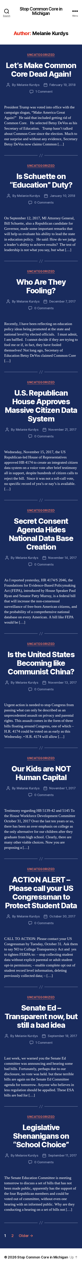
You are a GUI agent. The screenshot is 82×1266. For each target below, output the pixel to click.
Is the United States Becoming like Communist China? (41, 663)
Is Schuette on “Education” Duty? (41, 181)
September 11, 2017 (62, 1155)
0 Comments (43, 202)
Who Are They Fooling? (41, 286)
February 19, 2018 (62, 85)
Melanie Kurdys (28, 85)
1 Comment (44, 91)
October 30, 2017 (62, 916)
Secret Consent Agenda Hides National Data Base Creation (41, 533)
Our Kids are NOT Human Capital (41, 773)
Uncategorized (41, 55)
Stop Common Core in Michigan (41, 11)
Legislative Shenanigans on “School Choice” (41, 1136)
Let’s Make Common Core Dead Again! (41, 70)
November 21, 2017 (62, 430)
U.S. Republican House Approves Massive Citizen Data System (41, 405)
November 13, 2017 (62, 682)
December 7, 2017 (62, 301)
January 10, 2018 (62, 196)
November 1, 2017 (62, 788)
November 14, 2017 (62, 558)
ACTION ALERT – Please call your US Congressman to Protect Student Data (41, 892)
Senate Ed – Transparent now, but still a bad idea (41, 1016)
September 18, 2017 (62, 1036)
